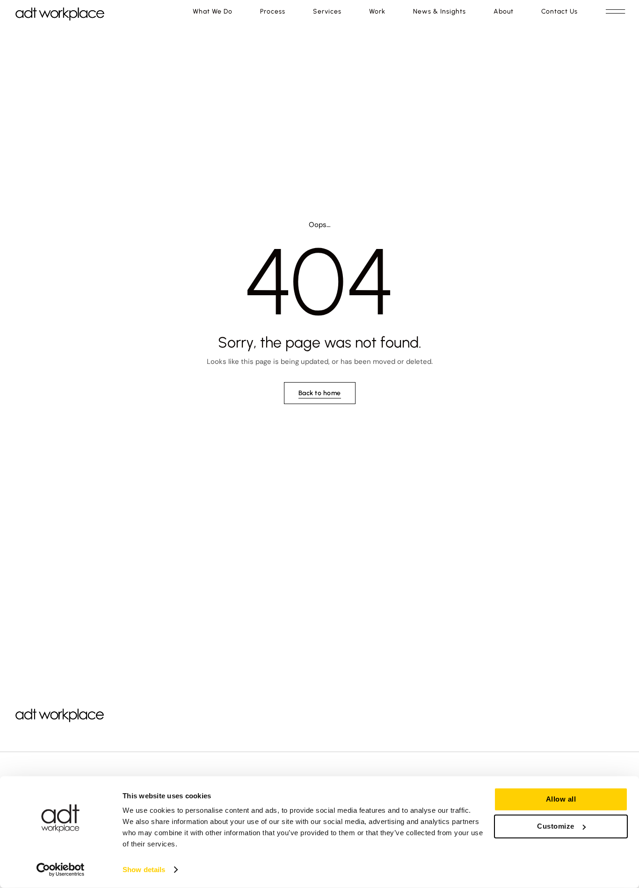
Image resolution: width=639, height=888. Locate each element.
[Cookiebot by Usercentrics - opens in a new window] (61, 870)
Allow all (561, 799)
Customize (555, 826)
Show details (144, 870)
